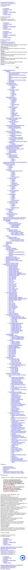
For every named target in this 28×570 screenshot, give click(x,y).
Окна (12, 453)
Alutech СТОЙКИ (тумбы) (17, 336)
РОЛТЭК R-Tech (15, 104)
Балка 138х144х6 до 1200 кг (17, 234)
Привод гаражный (13, 119)
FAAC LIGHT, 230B (16, 362)
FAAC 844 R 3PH (13, 306)
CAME (13, 91)
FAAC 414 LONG (13, 283)
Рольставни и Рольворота (12, 249)
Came (12, 158)
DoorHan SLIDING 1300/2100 (15, 297)
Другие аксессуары (13, 201)
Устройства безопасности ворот (18, 454)
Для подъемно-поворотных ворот (14, 146)
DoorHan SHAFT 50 (16, 328)
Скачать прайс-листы (8, 466)
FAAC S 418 (11, 287)
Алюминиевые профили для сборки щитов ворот (18, 379)
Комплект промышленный (15, 127)
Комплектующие (13, 152)
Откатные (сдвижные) (11, 248)
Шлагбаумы (11, 81)
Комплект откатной (13, 107)
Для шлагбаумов (10, 334)
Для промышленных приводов (16, 323)
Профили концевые (16, 398)
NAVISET (11, 212)
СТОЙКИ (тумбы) (13, 335)
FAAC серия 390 (12, 290)
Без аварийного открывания (15, 132)
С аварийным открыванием (15, 135)
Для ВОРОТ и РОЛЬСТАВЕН (13, 373)
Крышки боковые (15, 401)
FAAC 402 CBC (12, 279)
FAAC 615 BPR (12, 349)
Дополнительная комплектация (16, 145)
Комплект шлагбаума (13, 157)
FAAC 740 (11, 301)
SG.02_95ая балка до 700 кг (17, 240)
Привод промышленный (14, 126)
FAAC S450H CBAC (13, 288)
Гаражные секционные (11, 256)
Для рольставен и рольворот (15, 392)
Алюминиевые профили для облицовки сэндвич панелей (18, 428)
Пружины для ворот (16, 430)
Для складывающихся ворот (12, 147)
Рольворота (11, 250)
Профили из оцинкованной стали (19, 417)
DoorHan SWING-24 (13, 270)
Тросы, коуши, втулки (16, 448)
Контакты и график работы (9, 12)
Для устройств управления (15, 363)
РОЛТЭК (8, 221)
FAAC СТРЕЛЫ (15, 344)
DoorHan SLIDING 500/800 (15, 299)
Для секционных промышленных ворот (15, 125)
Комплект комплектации (17, 459)
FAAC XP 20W (14, 371)
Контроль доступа (10, 208)
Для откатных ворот (10, 97)
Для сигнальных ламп (14, 358)
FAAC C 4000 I (12, 308)
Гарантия (5, 10)
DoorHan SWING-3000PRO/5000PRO (17, 274)
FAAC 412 (11, 280)
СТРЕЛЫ (11, 340)
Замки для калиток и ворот (12, 263)
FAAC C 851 (12, 312)
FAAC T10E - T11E (15, 366)
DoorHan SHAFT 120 (16, 324)
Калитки (8, 261)
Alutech (13, 122)
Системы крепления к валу (17, 411)
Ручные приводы (15, 408)
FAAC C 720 (12, 309)
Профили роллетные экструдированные (16, 396)
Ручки (12, 452)
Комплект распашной (14, 89)
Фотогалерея (6, 469)
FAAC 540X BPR (15, 331)
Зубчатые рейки (12, 178)
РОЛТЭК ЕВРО (15, 227)
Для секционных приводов (12, 314)
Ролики (13, 446)
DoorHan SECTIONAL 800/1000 (18, 318)
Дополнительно (15, 388)
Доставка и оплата (7, 9)
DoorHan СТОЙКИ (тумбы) (17, 337)
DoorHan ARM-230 (13, 266)
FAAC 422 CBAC (13, 286)
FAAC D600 (14, 319)
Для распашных (12, 151)
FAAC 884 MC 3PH (13, 307)
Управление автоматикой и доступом (12, 162)
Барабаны (13, 433)
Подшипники (14, 457)
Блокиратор (11, 215)
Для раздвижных (13, 150)
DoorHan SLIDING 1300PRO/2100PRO (18, 298)
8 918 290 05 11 (11, 2)
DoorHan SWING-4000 (14, 275)
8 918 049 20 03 (4, 2)
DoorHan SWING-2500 (14, 271)
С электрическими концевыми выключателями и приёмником (16, 138)
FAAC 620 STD (12, 352)
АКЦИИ (8, 71)
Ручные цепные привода (17, 449)
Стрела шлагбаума (13, 154)
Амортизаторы (14, 447)
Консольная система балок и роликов (17, 79)
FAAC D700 (14, 320)
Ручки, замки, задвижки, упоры (18, 387)
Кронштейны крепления (17, 383)
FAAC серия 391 (12, 291)
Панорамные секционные (12, 259)
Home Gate (13, 94)
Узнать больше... (4, 47)
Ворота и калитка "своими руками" (14, 260)
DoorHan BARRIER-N (14, 346)
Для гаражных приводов (14, 315)
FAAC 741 (11, 302)
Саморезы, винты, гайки (17, 458)
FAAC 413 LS (12, 281)
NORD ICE (14, 100)
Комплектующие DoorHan (15, 231)
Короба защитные (15, 400)
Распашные (8, 247)
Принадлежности (15, 409)
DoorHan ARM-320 (13, 267)
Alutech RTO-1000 (13, 294)
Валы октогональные (16, 403)
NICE (12, 88)
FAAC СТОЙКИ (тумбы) (17, 339)
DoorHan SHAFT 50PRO (17, 330)
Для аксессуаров (10, 357)
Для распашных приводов (12, 265)
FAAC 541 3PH (14, 333)
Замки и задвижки (15, 451)
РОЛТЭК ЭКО (14, 226)
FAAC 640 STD (12, 353)
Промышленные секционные (13, 258)
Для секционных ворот (14, 412)
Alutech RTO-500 (13, 293)
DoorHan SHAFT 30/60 (16, 326)
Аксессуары (11, 82)
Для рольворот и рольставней (13, 131)
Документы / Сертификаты (9, 467)
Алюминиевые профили (17, 425)
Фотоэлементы (12, 194)
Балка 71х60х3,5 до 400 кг (17, 232)
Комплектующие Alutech (14, 238)
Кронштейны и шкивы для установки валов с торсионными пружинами (19, 437)
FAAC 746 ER (12, 303)
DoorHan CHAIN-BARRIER (15, 345)
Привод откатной (13, 98)
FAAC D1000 (14, 322)
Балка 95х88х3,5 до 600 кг (17, 233)
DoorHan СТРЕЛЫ (15, 342)
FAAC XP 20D (14, 369)
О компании (6, 8)
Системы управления (14, 190)
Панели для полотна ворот (17, 377)
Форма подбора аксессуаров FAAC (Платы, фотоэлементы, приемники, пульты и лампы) (13, 472)
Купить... (3, 50)
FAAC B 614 (12, 355)
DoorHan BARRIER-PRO (14, 347)
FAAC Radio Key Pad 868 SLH (18, 365)
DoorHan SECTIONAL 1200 (17, 317)
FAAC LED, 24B (15, 361)
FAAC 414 (11, 282)
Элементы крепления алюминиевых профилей (17, 381)
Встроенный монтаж (16, 426)
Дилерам (5, 13)
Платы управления (10, 164)
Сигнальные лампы (13, 202)
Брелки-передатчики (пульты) (15, 170)
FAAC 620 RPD (12, 351)
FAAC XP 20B (14, 368)
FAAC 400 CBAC (13, 276)
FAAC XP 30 (14, 372)
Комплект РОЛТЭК (13, 222)
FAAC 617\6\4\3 (12, 350)
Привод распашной (13, 84)
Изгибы (13, 419)
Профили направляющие (17, 399)
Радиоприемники (13, 185)
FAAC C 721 (12, 310)
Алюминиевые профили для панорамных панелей (18, 423)
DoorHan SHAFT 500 (16, 329)
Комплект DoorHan (13, 229)
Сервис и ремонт (7, 14)
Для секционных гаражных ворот (14, 118)
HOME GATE (14, 113)
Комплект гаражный (13, 121)
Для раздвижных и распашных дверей (15, 148)
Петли (12, 385)
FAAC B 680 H (12, 356)
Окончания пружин (16, 435)
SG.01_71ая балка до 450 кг (17, 239)
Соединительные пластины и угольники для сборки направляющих (18, 443)
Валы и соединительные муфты (18, 431)
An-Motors (13, 99)
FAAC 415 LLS (12, 285)
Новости (5, 470)
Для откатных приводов (11, 292)
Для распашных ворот (11, 83)
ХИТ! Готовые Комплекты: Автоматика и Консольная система (18, 73)
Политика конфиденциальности (8, 547)
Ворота (5, 245)
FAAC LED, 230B (15, 360)
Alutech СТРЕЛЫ (15, 341)
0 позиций (8, 4)
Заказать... (3, 53)
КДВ (7, 244)
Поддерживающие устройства (18, 384)
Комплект (11, 216)
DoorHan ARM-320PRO (14, 269)
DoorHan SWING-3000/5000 (15, 272)
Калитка (13, 455)
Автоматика (6, 70)
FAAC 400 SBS (12, 277)
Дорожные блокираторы (11, 213)
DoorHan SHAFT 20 (16, 325)
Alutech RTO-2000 (13, 296)
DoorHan (13, 87)
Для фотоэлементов (13, 367)
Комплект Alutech (13, 237)
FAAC (12, 86)
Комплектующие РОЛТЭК (15, 223)
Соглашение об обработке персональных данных (12, 547)
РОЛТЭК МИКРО (15, 224)
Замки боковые (14, 410)
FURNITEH (14, 183)
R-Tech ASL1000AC (13, 313)
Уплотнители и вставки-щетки (18, 404)
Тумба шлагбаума (13, 156)
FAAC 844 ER (12, 304)
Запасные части (7, 264)
